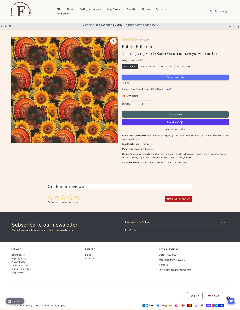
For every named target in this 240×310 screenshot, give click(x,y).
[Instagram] (9, 26)
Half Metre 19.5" (148, 66)
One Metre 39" (184, 66)
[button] (175, 77)
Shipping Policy (19, 258)
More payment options (175, 129)
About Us (89, 258)
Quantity (126, 103)
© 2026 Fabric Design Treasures (27, 305)
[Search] (211, 11)
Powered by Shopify (55, 305)
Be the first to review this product (63, 202)
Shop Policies (18, 272)
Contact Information (21, 269)
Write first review (180, 198)
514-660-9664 (170, 254)
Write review (143, 39)
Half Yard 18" (130, 66)
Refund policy (18, 254)
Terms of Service (19, 265)
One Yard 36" (166, 66)
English (195, 295)
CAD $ (236, 26)
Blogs (88, 254)
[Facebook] (1, 26)
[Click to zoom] (113, 41)
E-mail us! (163, 264)
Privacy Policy (18, 261)
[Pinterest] (5, 26)
